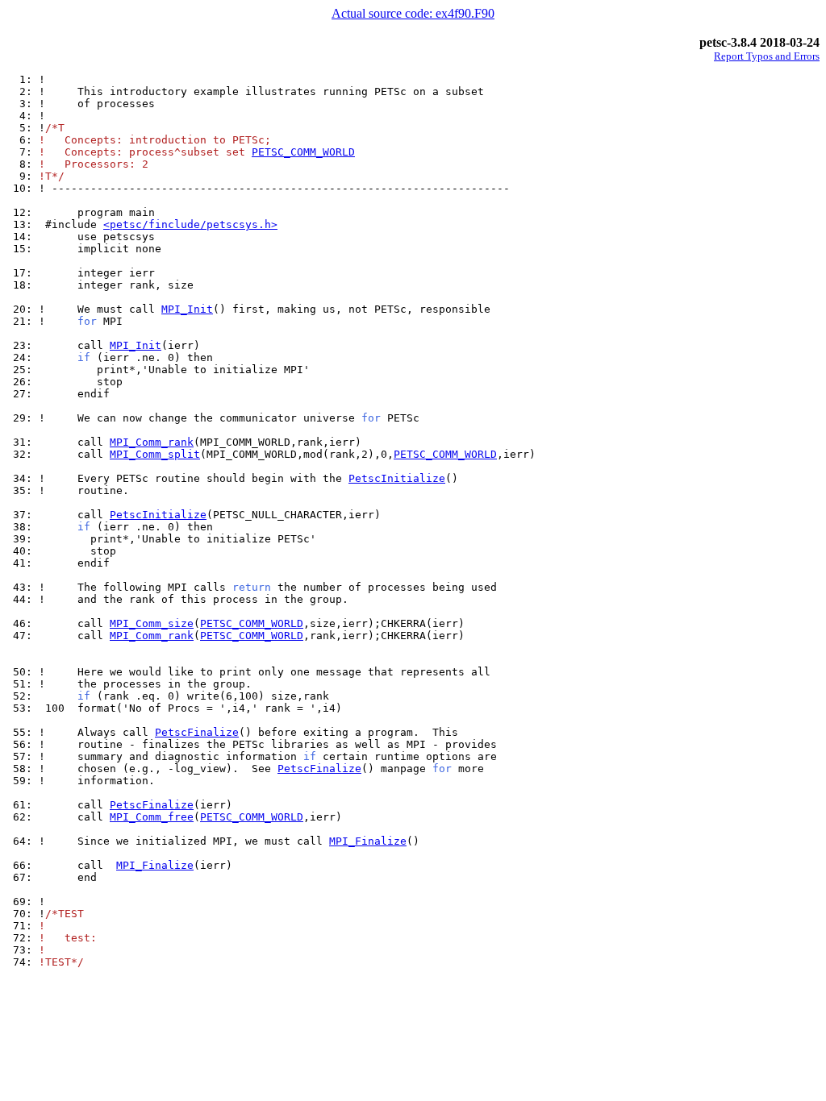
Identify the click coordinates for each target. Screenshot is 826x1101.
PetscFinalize (197, 732)
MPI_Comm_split (155, 454)
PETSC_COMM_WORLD (303, 152)
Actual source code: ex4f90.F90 (413, 13)
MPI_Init (187, 309)
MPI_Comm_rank (152, 442)
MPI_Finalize (368, 841)
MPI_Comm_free (152, 817)
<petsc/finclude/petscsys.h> (190, 224)
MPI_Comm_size (152, 623)
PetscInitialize (396, 478)
